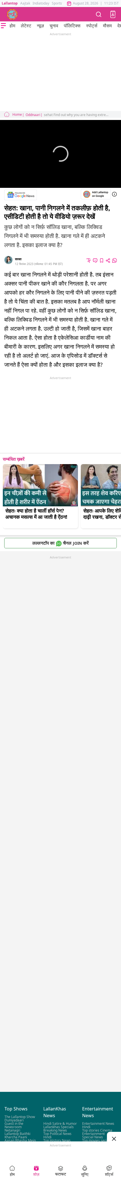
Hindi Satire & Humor (60, 1123)
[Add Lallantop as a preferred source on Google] (96, 194)
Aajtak (25, 3)
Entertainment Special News (93, 1136)
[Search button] (99, 14)
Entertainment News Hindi (98, 1125)
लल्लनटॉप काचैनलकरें (60, 543)
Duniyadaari (14, 1120)
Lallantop (10, 3)
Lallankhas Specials (58, 1127)
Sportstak (59, 3)
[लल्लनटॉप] (12, 14)
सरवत (18, 259)
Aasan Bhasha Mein (20, 1140)
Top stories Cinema (97, 1130)
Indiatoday (41, 3)
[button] (112, 14)
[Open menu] (3, 25)
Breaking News (55, 1130)
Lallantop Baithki (17, 1134)
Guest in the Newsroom (14, 1125)
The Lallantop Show (20, 1117)
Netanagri (12, 1130)
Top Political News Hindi (57, 1136)
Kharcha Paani (16, 1137)
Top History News (57, 1140)
